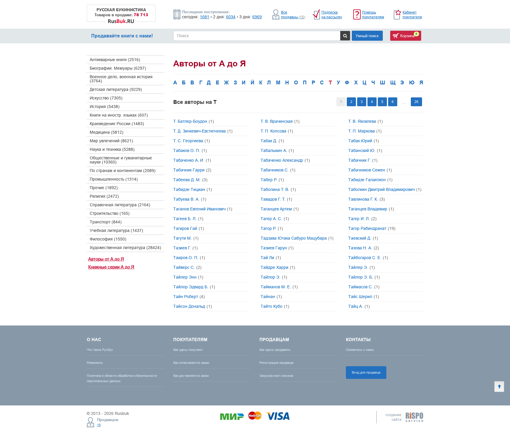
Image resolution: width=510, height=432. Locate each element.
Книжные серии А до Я (111, 266)
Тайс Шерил (363, 296)
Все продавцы (293, 14)
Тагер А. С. (275, 218)
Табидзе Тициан (192, 189)
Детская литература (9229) (116, 89)
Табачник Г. (362, 160)
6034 (231, 16)
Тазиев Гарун (277, 248)
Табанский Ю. (365, 150)
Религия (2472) (104, 196)
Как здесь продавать (274, 350)
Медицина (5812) (106, 132)
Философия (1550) (108, 239)
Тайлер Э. (361, 267)
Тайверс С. (187, 267)
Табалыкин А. (277, 150)
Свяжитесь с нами (360, 350)
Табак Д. (272, 140)
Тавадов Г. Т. (276, 199)
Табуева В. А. (189, 199)
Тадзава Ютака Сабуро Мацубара (297, 238)
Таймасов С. (364, 286)
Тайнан (271, 296)
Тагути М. (186, 238)
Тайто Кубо (275, 306)
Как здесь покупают (188, 350)
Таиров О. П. (189, 257)
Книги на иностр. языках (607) (119, 115)
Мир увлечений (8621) (111, 140)
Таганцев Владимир (371, 209)
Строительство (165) (110, 213)
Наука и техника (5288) (112, 149)
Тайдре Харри (278, 267)
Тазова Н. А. (363, 248)
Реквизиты (95, 363)
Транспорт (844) (106, 222)
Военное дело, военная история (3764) (121, 78)
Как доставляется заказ (191, 376)
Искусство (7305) (106, 98)
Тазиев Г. (185, 248)
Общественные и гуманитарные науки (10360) (121, 160)
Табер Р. (272, 179)
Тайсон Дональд (192, 306)
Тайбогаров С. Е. (368, 257)
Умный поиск (367, 35)
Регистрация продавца (276, 363)
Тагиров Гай (188, 228)
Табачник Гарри (192, 170)
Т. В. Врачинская (280, 121)
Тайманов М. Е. (279, 286)
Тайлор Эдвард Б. (194, 286)
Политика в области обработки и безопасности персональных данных (122, 378)
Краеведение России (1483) (117, 123)
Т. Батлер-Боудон (193, 121)
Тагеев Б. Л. (188, 218)
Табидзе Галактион (370, 179)
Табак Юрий (363, 140)
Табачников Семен (370, 170)
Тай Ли (271, 257)
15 (99, 425)
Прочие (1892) (104, 187)
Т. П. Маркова (365, 131)
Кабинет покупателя (412, 14)
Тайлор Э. (274, 277)
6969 (257, 16)
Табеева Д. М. (190, 179)
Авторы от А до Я (106, 258)
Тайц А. (359, 306)
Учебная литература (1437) (116, 230)
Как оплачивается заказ (191, 363)
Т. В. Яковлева (365, 121)
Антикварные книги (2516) (115, 59)
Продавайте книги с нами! (122, 36)
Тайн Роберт (189, 296)
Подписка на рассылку (331, 14)
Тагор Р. (272, 228)
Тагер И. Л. (362, 218)
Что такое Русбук (100, 350)
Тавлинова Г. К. (366, 199)
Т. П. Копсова (277, 131)
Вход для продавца (366, 372)
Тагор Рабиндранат (371, 228)
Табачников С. (278, 170)
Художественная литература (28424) (125, 247)
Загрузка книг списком (276, 376)
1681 (204, 16)
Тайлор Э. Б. (364, 277)
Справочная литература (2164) (120, 204)
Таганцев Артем (280, 209)
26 (416, 101)
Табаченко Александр (285, 160)
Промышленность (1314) (114, 179)
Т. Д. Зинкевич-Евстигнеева (203, 131)
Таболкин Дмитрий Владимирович (384, 189)
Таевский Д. (363, 238)
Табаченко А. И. (192, 160)
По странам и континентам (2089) (123, 170)
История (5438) (105, 106)
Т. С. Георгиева (191, 140)
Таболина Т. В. (278, 189)
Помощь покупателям (373, 14)
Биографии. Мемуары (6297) (118, 68)
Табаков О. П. (190, 150)
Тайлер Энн (188, 277)
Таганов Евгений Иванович (202, 209)
